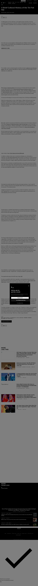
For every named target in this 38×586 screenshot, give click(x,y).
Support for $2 (19, 297)
